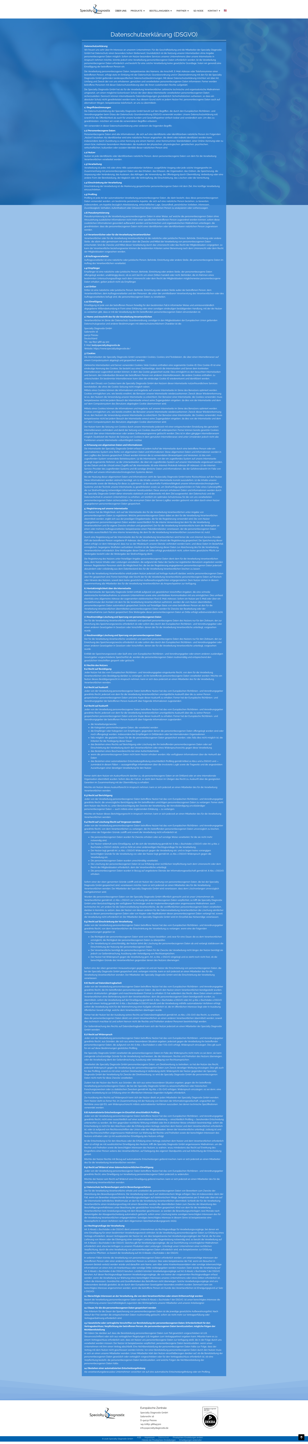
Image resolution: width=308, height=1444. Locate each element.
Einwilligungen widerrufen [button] (190, 1440)
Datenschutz (163, 1437)
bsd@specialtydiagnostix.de (106, 345)
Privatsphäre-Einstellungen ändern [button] (188, 1437)
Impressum (150, 1437)
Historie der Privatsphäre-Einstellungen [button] (159, 1440)
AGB (139, 1437)
